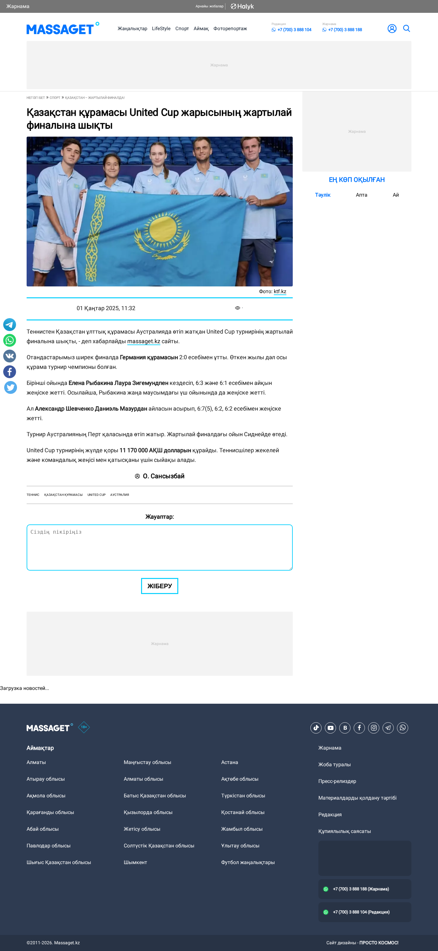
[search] (406, 28)
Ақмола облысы (46, 796)
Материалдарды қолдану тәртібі (357, 798)
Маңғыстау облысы (147, 762)
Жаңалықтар (132, 28)
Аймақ (201, 28)
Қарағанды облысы (50, 812)
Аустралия (119, 495)
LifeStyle (161, 28)
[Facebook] (359, 728)
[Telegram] (388, 728)
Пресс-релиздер (337, 781)
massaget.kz (143, 341)
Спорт (182, 28)
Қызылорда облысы (148, 812)
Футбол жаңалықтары (248, 862)
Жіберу (159, 586)
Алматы (36, 762)
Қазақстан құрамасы (63, 495)
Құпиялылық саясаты (344, 831)
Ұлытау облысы (240, 846)
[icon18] (84, 727)
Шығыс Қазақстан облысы (59, 862)
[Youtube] (330, 728)
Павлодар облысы (49, 846)
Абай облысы (43, 829)
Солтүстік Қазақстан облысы (159, 846)
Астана (229, 762)
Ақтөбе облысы (239, 779)
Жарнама (17, 6)
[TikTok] (316, 728)
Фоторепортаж (230, 28)
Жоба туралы (334, 764)
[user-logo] (392, 28)
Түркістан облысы (243, 796)
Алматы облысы (143, 779)
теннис (33, 495)
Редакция (330, 814)
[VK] (345, 728)
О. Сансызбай (164, 476)
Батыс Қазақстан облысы (155, 796)
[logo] (63, 28)
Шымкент (135, 862)
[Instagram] (374, 728)
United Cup (96, 495)
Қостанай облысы (243, 812)
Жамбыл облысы (242, 829)
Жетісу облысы (142, 829)
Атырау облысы (46, 779)
